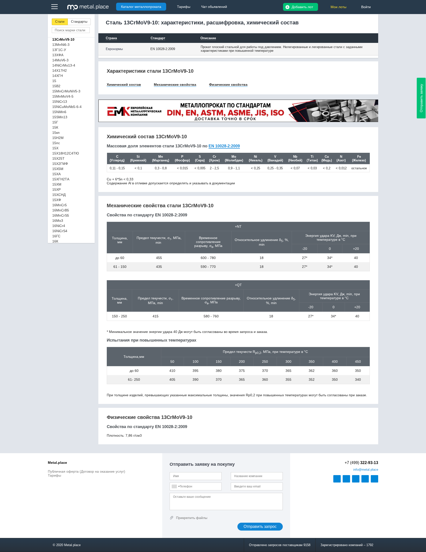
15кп (56, 133)
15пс (56, 143)
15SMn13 (59, 117)
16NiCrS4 (59, 231)
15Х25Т (58, 158)
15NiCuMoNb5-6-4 (67, 107)
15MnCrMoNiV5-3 (66, 91)
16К (55, 241)
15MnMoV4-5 (62, 96)
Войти (366, 7)
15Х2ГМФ (60, 164)
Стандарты (79, 21)
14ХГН (57, 76)
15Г (55, 122)
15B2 (56, 86)
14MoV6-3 (60, 60)
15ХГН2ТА (60, 179)
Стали (59, 21)
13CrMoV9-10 (63, 39)
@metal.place (365, 469)
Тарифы (54, 475)
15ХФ (56, 200)
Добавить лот (302, 7)
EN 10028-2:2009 (224, 146)
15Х (55, 148)
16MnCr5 (59, 205)
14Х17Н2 (59, 70)
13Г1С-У (59, 50)
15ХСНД (59, 195)
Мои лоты (338, 7)
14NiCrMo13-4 (63, 65)
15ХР (56, 189)
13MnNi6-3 (61, 45)
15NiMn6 (59, 112)
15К (55, 127)
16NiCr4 (58, 226)
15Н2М (58, 138)
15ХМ (56, 184)
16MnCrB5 (60, 210)
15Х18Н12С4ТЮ (65, 153)
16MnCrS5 (60, 215)
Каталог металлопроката (141, 7)
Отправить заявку (421, 98)
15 (54, 81)
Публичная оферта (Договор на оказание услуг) (86, 471)
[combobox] (175, 486)
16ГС (56, 236)
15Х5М (57, 169)
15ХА (56, 174)
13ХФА (57, 55)
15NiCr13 (59, 102)
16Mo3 (57, 221)
